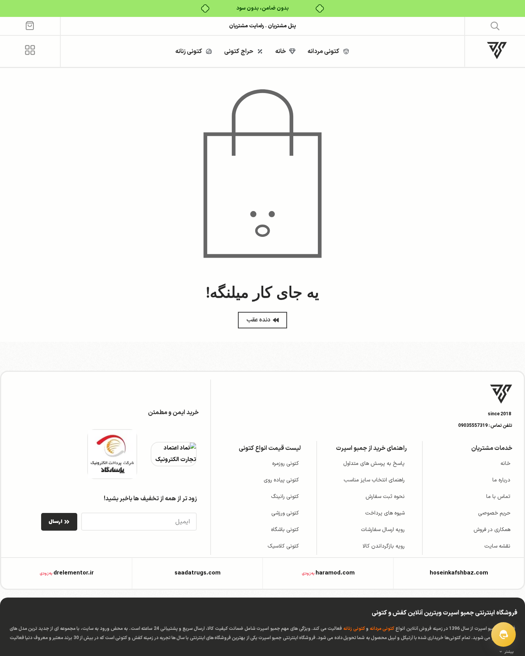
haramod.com (335, 573)
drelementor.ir (73, 573)
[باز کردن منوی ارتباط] (503, 634)
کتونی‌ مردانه (382, 628)
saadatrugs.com (197, 573)
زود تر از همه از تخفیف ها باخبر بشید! (150, 498)
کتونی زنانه (354, 628)
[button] (495, 25)
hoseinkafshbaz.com (459, 573)
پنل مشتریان (281, 26)
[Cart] (29, 25)
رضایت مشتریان (246, 26)
